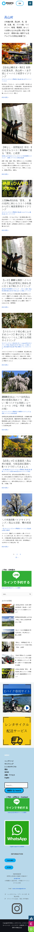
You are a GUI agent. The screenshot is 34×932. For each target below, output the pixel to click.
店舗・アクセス (10, 775)
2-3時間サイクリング (23, 411)
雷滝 (18, 157)
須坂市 (8, 346)
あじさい (6, 214)
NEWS (3, 156)
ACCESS (9, 867)
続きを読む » (5, 97)
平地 (15, 346)
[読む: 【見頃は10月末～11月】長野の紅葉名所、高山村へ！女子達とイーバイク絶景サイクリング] (17, 53)
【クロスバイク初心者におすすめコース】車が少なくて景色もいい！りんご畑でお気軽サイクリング (17, 336)
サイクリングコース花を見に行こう (12, 343)
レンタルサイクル (10, 766)
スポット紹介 (24, 289)
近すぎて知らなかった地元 (16, 290)
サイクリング (9, 764)
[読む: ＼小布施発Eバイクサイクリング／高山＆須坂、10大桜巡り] (17, 505)
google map (17, 878)
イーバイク (14, 157)
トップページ (9, 761)
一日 (3, 469)
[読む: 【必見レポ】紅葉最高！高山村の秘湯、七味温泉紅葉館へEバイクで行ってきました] (17, 446)
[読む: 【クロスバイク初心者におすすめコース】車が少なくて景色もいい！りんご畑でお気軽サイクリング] (17, 320)
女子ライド (27, 79)
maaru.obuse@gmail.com (19, 888)
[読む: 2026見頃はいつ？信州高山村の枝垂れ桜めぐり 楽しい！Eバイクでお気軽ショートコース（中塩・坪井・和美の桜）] (17, 382)
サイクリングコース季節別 (9, 79)
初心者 (4, 289)
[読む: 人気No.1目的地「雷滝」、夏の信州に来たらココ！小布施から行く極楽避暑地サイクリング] (17, 188)
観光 (8, 290)
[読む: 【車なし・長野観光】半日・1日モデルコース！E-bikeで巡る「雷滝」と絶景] (17, 123)
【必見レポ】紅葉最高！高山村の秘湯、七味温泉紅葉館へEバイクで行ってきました (16, 463)
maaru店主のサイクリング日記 (21, 471)
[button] (20, 3)
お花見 (4, 530)
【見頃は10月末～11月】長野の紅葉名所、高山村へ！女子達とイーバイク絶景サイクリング (17, 72)
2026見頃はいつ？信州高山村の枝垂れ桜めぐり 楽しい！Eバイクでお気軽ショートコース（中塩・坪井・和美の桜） (16, 402)
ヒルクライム (25, 212)
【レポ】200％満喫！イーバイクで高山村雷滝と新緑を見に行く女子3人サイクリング (16, 283)
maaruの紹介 (10, 860)
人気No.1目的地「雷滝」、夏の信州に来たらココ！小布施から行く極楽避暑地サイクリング (16, 205)
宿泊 (6, 769)
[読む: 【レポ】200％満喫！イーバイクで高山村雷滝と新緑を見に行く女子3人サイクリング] (17, 256)
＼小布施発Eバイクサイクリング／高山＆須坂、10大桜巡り (16, 522)
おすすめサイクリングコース (14, 156)
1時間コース (20, 346)
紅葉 (11, 471)
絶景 (9, 157)
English (7, 778)
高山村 (19, 79)
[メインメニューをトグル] (30, 3)
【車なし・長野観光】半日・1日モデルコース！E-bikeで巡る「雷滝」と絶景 (17, 150)
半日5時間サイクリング (13, 289)
